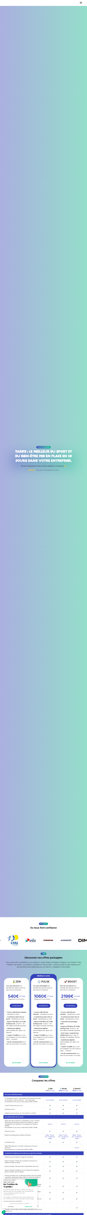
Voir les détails (16, 1062)
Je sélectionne (16, 1005)
